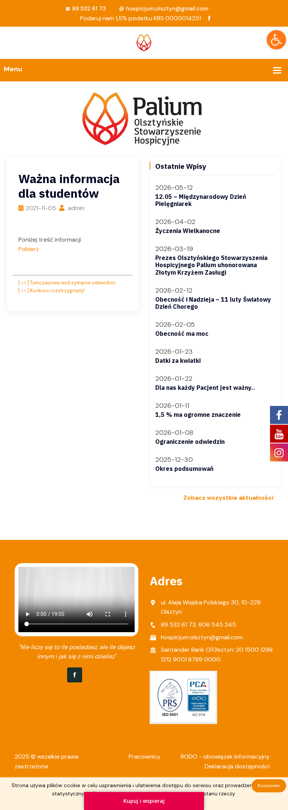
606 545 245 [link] (217, 624)
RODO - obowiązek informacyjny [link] (225, 756)
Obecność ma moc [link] (181, 333)
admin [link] (75, 208)
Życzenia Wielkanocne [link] (187, 230)
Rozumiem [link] (269, 786)
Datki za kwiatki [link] (178, 360)
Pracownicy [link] (144, 756)
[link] (276, 40)
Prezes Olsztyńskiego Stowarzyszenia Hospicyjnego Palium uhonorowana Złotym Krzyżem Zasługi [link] (211, 265)
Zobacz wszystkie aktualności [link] (228, 498)
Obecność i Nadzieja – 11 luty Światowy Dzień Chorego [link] (213, 303)
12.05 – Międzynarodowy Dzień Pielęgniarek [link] (200, 200)
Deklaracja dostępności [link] (237, 766)
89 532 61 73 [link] (89, 8)
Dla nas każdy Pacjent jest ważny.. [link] (205, 387)
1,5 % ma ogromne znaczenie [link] (198, 414)
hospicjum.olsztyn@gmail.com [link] (167, 8)
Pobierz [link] (28, 249)
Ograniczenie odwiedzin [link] (190, 441)
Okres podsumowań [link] (184, 468)
